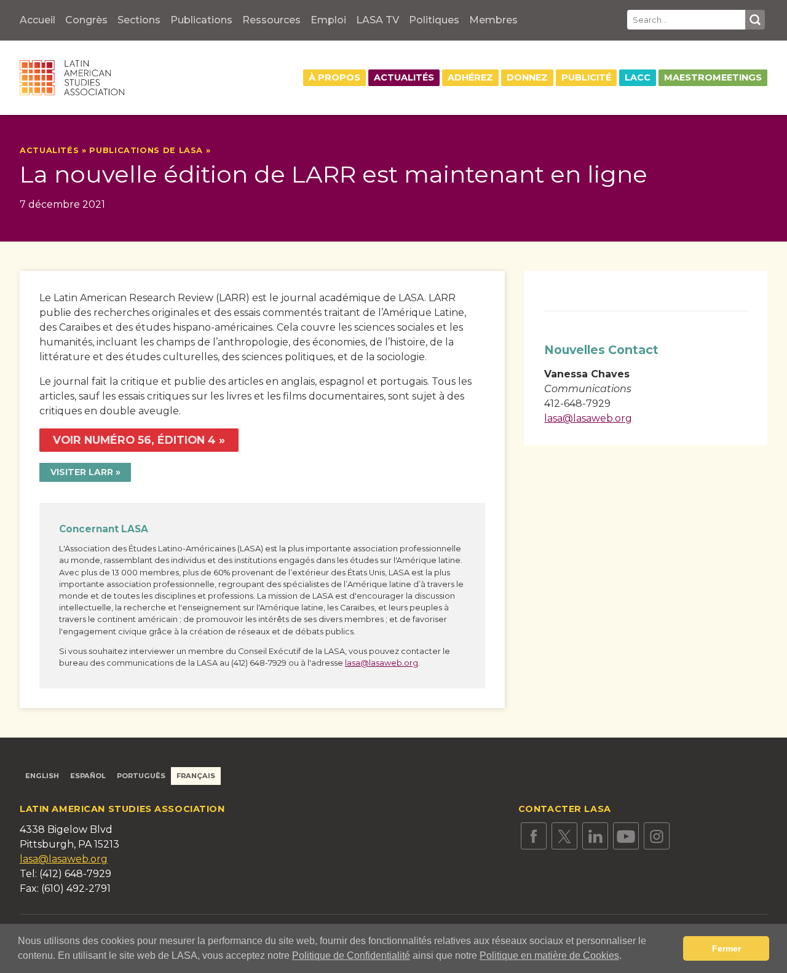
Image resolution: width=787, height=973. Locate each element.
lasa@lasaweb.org (381, 663)
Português (141, 775)
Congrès (86, 20)
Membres (493, 20)
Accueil (37, 20)
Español (88, 775)
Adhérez (470, 77)
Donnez (527, 77)
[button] (626, 957)
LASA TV (377, 20)
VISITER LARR (81, 472)
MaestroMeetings (713, 77)
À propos (334, 77)
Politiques (434, 20)
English (42, 775)
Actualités (404, 77)
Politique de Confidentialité (351, 955)
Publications (201, 20)
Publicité (586, 77)
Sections (138, 20)
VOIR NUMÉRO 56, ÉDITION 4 (134, 439)
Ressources (271, 20)
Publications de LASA (146, 150)
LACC (638, 77)
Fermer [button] (726, 948)
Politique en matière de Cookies (549, 955)
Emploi (328, 20)
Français (195, 775)
